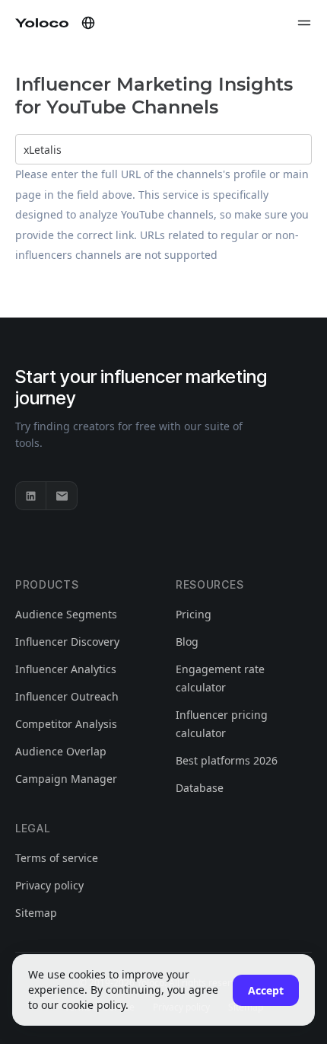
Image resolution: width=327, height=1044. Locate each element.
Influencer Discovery (67, 641)
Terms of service (56, 858)
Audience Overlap (60, 751)
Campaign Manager (66, 778)
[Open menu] (304, 22)
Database (200, 788)
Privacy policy (49, 885)
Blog (187, 641)
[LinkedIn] (31, 495)
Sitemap (36, 912)
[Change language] (88, 22)
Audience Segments (66, 614)
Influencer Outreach (67, 696)
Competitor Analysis (66, 724)
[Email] (61, 495)
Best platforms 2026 (227, 760)
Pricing (193, 614)
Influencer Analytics (65, 669)
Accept (266, 990)
